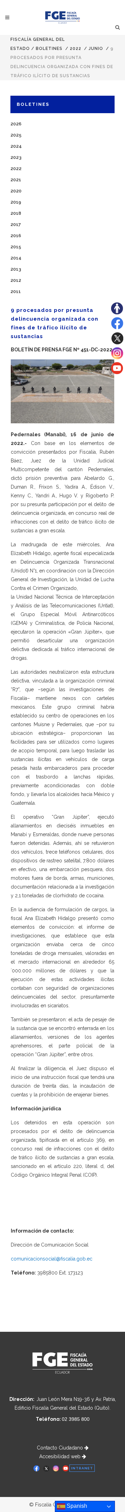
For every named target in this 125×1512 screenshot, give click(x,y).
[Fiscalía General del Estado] (63, 17)
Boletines (49, 48)
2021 (15, 179)
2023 (16, 157)
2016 (15, 235)
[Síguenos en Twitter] (117, 342)
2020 (16, 190)
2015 (15, 246)
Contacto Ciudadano (60, 1448)
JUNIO (96, 48)
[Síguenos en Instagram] (117, 357)
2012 (15, 280)
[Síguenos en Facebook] (117, 327)
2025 (16, 135)
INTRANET (82, 1468)
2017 (15, 224)
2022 (75, 48)
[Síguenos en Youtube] (117, 372)
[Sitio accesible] (117, 312)
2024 (16, 146)
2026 (16, 123)
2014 (16, 258)
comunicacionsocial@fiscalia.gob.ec (51, 1259)
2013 (15, 269)
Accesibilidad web (60, 1456)
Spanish (76, 1506)
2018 (15, 213)
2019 (15, 202)
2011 (15, 291)
